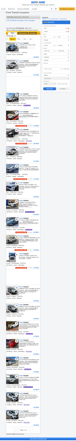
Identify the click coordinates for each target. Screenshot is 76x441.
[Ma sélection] (55, 9)
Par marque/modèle (53, 19)
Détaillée (44, 19)
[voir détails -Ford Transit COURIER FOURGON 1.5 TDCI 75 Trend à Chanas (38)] (12, 151)
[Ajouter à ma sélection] (16, 44)
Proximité (46, 81)
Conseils (34, 9)
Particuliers (33, 33)
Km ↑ (31, 39)
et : (56, 36)
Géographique (63, 19)
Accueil (3, 9)
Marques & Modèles (23, 9)
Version (45, 63)
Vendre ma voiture (68, 9)
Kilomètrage (47, 42)
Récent (12, 39)
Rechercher (11, 9)
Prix (44, 34)
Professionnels (23, 33)
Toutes (12, 33)
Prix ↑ (19, 39)
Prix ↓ (25, 39)
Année (45, 48)
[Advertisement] (56, 104)
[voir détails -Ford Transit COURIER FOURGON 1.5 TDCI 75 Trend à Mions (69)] (12, 64)
